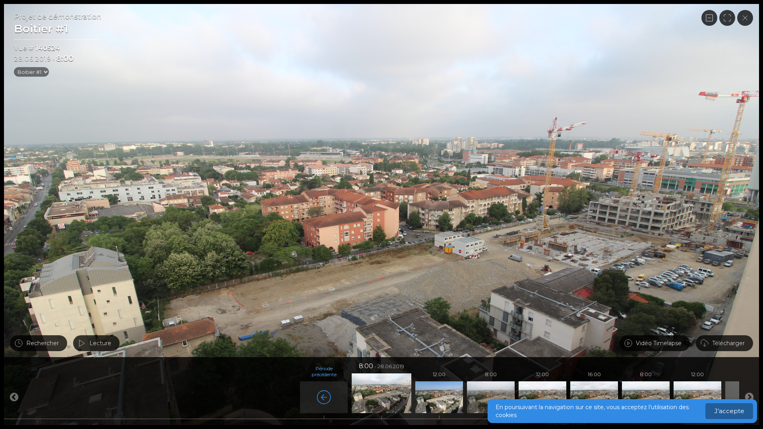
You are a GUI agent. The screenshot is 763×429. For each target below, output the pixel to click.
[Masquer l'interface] (709, 18)
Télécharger (728, 343)
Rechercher (42, 343)
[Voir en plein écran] (727, 18)
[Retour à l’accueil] (745, 18)
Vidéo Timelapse (659, 343)
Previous (749, 397)
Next (14, 397)
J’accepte (729, 411)
